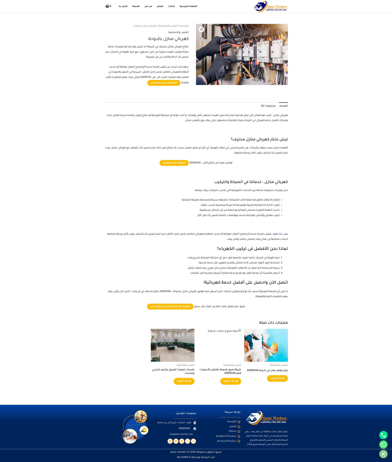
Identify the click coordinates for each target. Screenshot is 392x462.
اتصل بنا (123, 6)
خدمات (171, 6)
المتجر (160, 6)
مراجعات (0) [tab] (268, 106)
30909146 (145, 77)
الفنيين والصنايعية (168, 26)
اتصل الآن (124, 291)
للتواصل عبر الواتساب (163, 82)
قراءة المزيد (277, 378)
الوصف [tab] (283, 106)
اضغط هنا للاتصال (174, 163)
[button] (201, 29)
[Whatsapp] (383, 444)
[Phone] (383, 435)
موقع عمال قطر (225, 306)
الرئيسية (184, 26)
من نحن (148, 6)
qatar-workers (178, 452)
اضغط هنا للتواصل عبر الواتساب (170, 306)
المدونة (136, 6)
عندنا (109, 115)
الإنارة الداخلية (265, 205)
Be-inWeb (182, 457)
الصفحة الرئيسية (188, 6)
